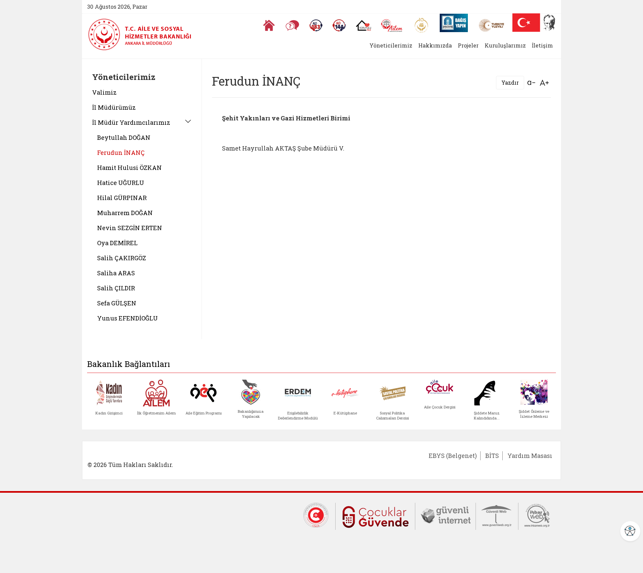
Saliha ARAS (116, 273)
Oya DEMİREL (117, 243)
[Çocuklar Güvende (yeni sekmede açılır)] (375, 515)
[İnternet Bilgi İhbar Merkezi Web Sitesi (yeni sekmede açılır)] (537, 515)
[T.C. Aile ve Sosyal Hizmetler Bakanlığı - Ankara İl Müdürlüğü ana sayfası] (106, 34)
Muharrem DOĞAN (125, 213)
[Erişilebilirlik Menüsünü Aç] (630, 531)
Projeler (468, 45)
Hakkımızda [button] (435, 45)
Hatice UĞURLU (120, 183)
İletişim (542, 45)
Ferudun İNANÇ (121, 153)
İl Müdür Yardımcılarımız (131, 122)
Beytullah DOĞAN (123, 137)
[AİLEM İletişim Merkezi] (392, 25)
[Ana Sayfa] (269, 25)
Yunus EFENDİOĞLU (127, 318)
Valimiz (104, 92)
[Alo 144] (339, 25)
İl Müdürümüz (114, 107)
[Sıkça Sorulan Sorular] (292, 25)
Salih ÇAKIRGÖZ (121, 258)
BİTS (492, 456)
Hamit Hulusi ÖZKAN (129, 168)
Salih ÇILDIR (116, 288)
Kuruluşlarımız (505, 45)
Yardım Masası (529, 456)
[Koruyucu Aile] (363, 25)
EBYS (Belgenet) (453, 456)
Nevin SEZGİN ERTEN (129, 228)
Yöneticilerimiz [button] (390, 45)
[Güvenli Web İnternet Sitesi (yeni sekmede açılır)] (497, 515)
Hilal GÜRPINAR (122, 198)
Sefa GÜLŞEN (116, 303)
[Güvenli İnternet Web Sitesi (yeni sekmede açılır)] (445, 515)
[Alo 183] (316, 25)
